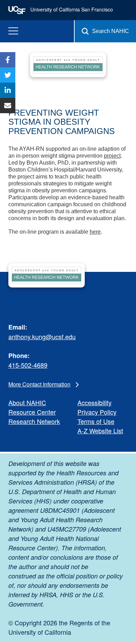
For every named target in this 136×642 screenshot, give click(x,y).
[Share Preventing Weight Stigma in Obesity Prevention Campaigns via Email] (7, 105)
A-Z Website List (100, 430)
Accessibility (94, 402)
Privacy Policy (96, 411)
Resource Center (32, 411)
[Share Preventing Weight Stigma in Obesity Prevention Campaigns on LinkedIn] (7, 90)
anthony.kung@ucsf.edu (42, 336)
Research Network (34, 421)
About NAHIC (27, 402)
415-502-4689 (27, 364)
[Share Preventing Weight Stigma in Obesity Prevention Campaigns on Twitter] (7, 75)
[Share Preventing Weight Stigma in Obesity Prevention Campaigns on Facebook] (7, 59)
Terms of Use (95, 421)
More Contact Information (39, 384)
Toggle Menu (13, 31)
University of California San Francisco (71, 9)
